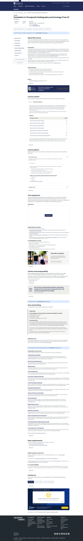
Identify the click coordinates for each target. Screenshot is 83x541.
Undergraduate (20, 12)
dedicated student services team (35, 232)
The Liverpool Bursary (33, 371)
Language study (31, 187)
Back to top (31, 83)
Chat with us (30, 481)
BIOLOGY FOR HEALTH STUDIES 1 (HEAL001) (37, 120)
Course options (17, 43)
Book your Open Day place (19, 29)
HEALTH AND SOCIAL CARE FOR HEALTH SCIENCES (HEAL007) (40, 135)
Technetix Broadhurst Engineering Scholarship (38, 422)
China (22, 0)
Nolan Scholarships (32, 398)
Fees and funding (17, 50)
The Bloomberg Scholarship (34, 355)
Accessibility (16, 538)
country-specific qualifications (52, 458)
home (14, 12)
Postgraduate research (41, 521)
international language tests (40, 458)
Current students (31, 519)
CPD (38, 524)
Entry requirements (18, 53)
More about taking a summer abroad (36, 181)
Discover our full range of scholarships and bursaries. (37, 433)
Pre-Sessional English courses (33, 462)
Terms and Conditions (54, 538)
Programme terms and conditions (52, 512)
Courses (16, 9)
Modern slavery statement (45, 538)
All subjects (48, 527)
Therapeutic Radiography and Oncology (36, 80)
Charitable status (62, 538)
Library (48, 520)
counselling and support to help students (40, 234)
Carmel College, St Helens (53, 55)
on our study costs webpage (46, 342)
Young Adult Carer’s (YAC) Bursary (36, 428)
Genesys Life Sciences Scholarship (36, 393)
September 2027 (41, 23)
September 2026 (33, 23)
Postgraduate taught (40, 520)
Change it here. (45, 32)
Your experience (17, 45)
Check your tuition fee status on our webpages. (56, 325)
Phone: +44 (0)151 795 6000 (48, 481)
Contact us (16, 55)
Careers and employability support (35, 230)
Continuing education (40, 525)
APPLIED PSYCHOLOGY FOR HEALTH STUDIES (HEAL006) (39, 133)
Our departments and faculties (52, 525)
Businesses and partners (32, 523)
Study (16, 12)
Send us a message (38, 481)
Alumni (48, 524)
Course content (17, 40)
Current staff (30, 520)
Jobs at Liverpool (49, 519)
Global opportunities (32, 157)
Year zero (30, 102)
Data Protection (37, 538)
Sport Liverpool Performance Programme (37, 415)
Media (29, 525)
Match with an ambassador (56, 261)
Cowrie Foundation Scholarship (35, 382)
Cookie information (30, 538)
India (25, 0)
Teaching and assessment (37, 101)
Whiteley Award (31, 366)
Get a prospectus (29, 29)
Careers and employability (19, 48)
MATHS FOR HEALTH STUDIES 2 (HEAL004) (37, 128)
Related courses (48, 29)
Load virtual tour (48, 215)
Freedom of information (23, 538)
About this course (17, 38)
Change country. (47, 301)
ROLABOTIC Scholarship (33, 410)
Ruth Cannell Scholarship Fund (35, 361)
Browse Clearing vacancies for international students (38, 445)
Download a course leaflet (38, 29)
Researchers (30, 524)
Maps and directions (64, 527)
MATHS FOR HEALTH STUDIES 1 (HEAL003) (37, 125)
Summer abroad (32, 163)
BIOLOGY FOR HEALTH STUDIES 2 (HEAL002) (37, 123)
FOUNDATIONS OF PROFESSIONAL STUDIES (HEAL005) (39, 130)
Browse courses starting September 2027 (36, 443)
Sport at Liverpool (50, 521)
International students (41, 527)
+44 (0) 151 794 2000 (64, 524)
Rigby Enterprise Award (33, 404)
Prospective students (31, 521)
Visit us (62, 528)
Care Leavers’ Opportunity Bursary (36, 376)
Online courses (39, 523)
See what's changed (42, 512)
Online (29, 0)
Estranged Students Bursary (34, 388)
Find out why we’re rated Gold (62, 88)
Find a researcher (50, 523)
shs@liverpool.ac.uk (57, 62)
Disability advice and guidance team (53, 237)
